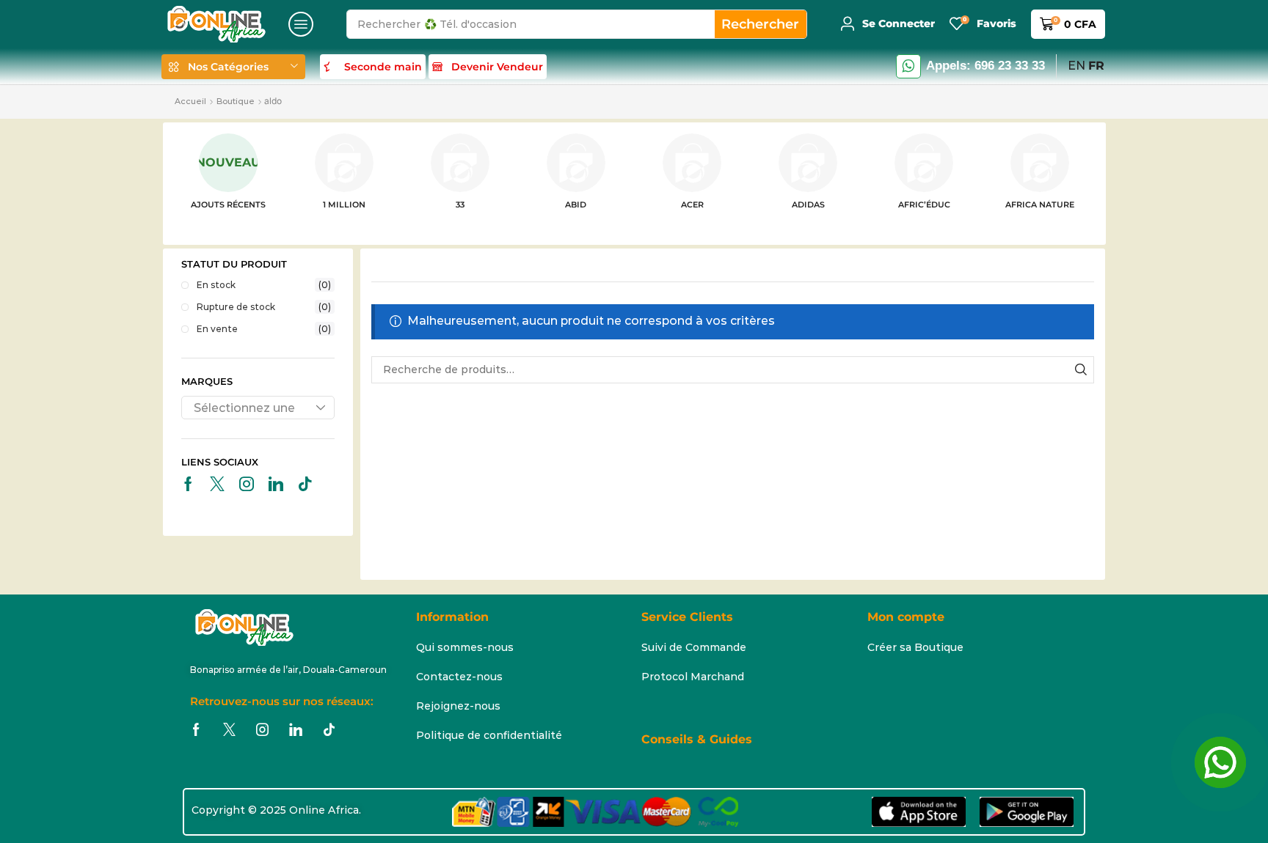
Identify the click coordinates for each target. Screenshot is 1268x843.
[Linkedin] (276, 483)
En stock (264, 284)
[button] (300, 24)
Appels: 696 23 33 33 (985, 66)
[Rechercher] (1081, 369)
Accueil (190, 101)
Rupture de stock (264, 306)
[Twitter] (217, 483)
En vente (264, 328)
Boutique (235, 101)
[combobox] (258, 407)
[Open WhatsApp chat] (1220, 762)
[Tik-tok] (305, 483)
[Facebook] (188, 483)
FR (1096, 66)
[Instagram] (246, 483)
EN (1076, 66)
